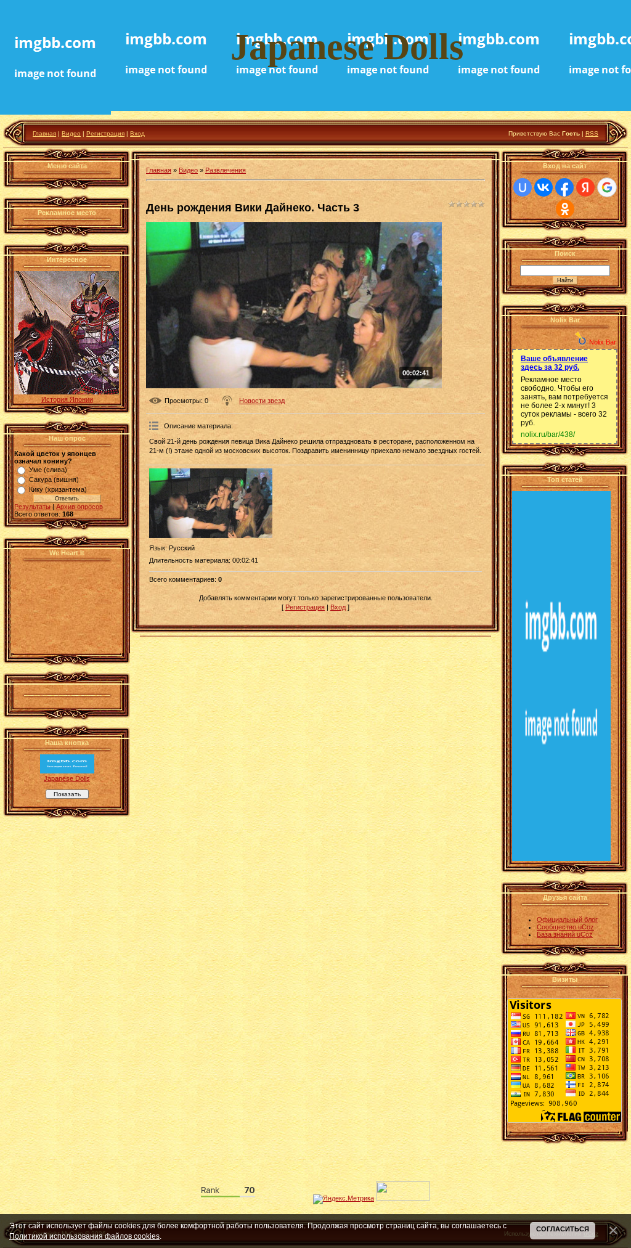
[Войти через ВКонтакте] (543, 187)
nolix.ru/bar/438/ (548, 434)
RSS (591, 133)
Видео (71, 133)
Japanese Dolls (67, 778)
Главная (44, 133)
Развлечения (225, 170)
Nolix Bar (602, 342)
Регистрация (105, 133)
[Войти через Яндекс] (585, 187)
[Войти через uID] (522, 187)
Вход (137, 133)
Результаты (32, 506)
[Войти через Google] (607, 187)
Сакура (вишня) (54, 479)
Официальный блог (567, 919)
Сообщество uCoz (565, 927)
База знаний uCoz (565, 934)
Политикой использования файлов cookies (84, 1236)
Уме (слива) (48, 469)
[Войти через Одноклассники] (565, 209)
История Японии (67, 399)
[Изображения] (210, 503)
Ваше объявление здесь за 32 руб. (554, 363)
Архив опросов (79, 506)
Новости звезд (262, 400)
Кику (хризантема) (58, 489)
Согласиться (562, 1229)
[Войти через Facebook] (564, 187)
